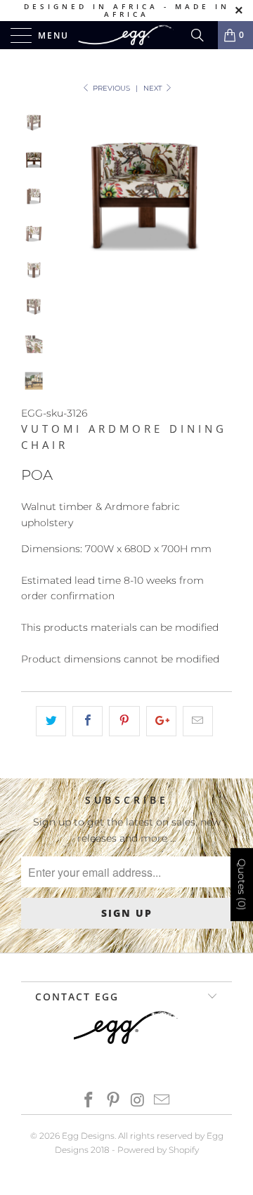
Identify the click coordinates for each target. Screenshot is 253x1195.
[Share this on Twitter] (51, 721)
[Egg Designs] (126, 35)
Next (153, 88)
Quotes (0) (241, 885)
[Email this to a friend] (198, 721)
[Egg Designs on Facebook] (89, 1101)
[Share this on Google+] (161, 721)
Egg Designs (88, 1135)
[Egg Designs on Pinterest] (113, 1101)
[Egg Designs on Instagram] (138, 1101)
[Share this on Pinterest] (124, 721)
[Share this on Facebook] (87, 721)
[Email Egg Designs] (162, 1101)
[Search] (202, 35)
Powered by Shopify (158, 1149)
